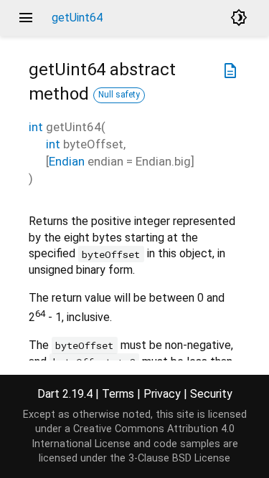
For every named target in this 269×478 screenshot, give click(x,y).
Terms (118, 394)
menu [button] (25, 18)
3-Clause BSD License (179, 458)
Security (211, 394)
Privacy (162, 394)
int (36, 127)
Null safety (119, 95)
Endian (67, 161)
